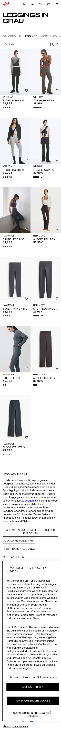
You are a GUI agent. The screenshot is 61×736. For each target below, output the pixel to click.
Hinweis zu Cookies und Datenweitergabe (33, 677)
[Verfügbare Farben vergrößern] (5, 385)
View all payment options (15, 726)
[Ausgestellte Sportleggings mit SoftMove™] (15, 418)
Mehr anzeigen (13, 557)
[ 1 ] (52, 44)
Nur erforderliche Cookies (33, 700)
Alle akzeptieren (33, 686)
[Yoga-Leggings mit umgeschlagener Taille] (45, 71)
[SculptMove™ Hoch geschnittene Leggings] (15, 280)
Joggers (30, 500)
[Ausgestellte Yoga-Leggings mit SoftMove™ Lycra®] (45, 210)
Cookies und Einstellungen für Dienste (33, 714)
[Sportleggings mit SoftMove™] (45, 280)
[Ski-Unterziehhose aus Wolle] (15, 349)
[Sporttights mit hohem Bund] (15, 71)
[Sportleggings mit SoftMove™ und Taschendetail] (15, 210)
